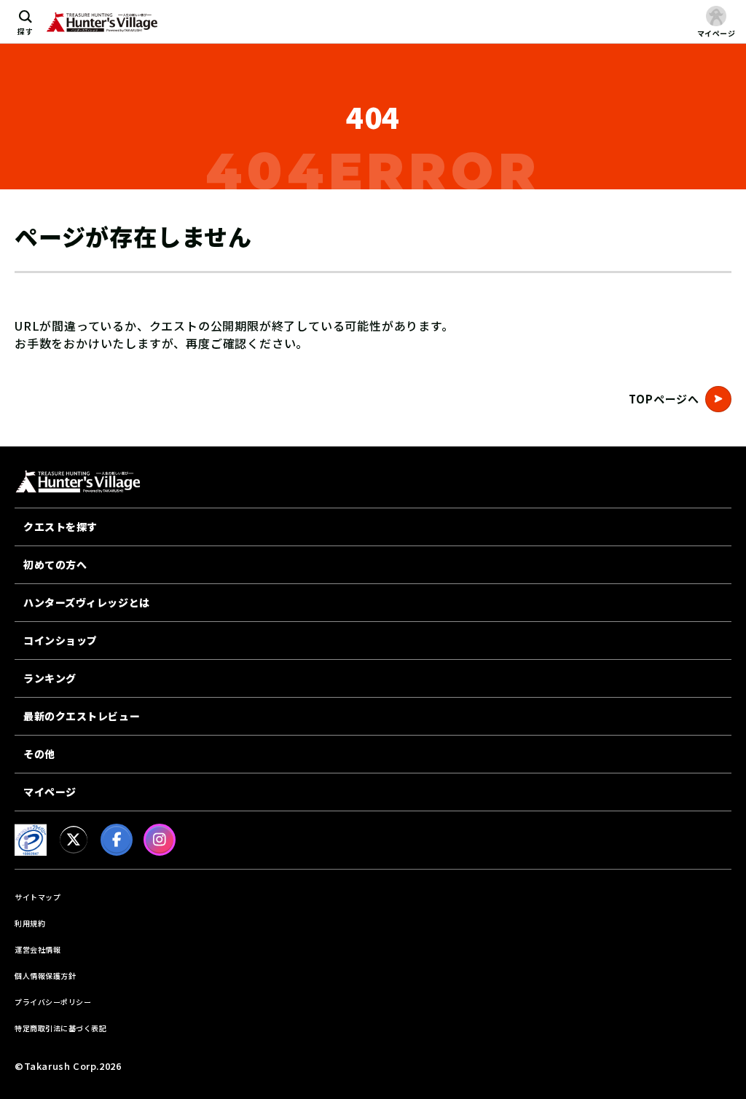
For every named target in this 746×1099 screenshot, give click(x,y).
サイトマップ (37, 896)
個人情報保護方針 (45, 975)
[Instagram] (160, 840)
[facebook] (117, 840)
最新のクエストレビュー (81, 716)
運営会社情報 (37, 949)
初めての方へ (55, 564)
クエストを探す (60, 526)
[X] (74, 840)
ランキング (49, 678)
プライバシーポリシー (53, 1001)
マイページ (49, 791)
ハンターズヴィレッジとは (86, 602)
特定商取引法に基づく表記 (60, 1028)
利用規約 (30, 923)
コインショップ (60, 640)
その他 (39, 754)
